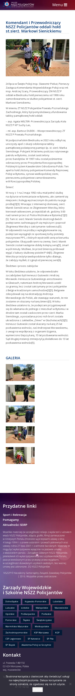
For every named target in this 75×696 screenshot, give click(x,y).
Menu (60, 5)
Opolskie (9, 613)
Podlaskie (46, 613)
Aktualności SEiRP (15, 525)
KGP (57, 632)
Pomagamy (11, 520)
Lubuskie (10, 607)
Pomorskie (11, 620)
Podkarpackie (28, 613)
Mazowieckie (61, 607)
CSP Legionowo (13, 638)
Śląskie (26, 620)
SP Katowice (34, 638)
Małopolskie (42, 607)
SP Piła (50, 638)
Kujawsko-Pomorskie (35, 601)
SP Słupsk (10, 644)
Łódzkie (25, 607)
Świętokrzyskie (44, 620)
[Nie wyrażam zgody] (70, 684)
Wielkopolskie (42, 626)
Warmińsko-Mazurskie (16, 626)
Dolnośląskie (11, 601)
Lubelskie (58, 601)
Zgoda (37, 689)
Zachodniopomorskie (16, 632)
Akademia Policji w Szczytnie (36, 644)
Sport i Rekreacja (15, 515)
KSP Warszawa (41, 632)
